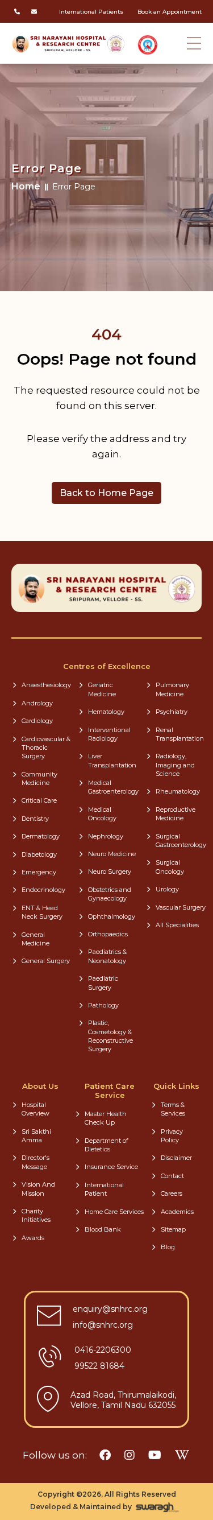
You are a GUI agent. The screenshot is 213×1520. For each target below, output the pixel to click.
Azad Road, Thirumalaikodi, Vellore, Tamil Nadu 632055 (123, 1400)
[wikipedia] (182, 1455)
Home (25, 186)
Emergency (39, 872)
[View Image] (147, 45)
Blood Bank (103, 1229)
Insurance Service (111, 1167)
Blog (168, 1247)
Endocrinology (43, 890)
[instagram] (129, 1455)
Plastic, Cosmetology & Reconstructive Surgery (110, 1036)
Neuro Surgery (109, 871)
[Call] (17, 11)
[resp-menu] (194, 34)
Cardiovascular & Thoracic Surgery (46, 748)
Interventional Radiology (109, 734)
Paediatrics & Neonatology (107, 956)
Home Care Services (114, 1212)
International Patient (104, 1189)
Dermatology (41, 836)
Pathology (103, 1005)
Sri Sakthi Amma (36, 1135)
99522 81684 (99, 1366)
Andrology (37, 703)
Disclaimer (176, 1158)
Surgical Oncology (170, 866)
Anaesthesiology (46, 685)
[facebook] (105, 1455)
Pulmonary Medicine (172, 689)
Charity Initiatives (36, 1215)
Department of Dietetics (106, 1145)
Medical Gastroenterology (113, 787)
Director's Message (35, 1162)
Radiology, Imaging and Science (175, 765)
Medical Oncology (102, 814)
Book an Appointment (169, 11)
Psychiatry (171, 712)
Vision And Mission (38, 1188)
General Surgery (46, 961)
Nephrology (105, 836)
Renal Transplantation (180, 734)
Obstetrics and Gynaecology (109, 894)
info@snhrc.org (103, 1325)
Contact (172, 1176)
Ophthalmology (111, 916)
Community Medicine (39, 778)
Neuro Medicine (112, 854)
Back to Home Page (106, 493)
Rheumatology (178, 791)
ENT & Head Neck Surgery (42, 912)
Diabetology (39, 854)
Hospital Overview (35, 1109)
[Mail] (34, 11)
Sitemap (173, 1229)
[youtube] (154, 1455)
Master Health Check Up (106, 1118)
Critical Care (39, 800)
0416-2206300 (102, 1350)
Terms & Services (173, 1109)
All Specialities (177, 925)
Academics (177, 1212)
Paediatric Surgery (103, 982)
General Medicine (35, 939)
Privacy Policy (172, 1135)
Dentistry (35, 819)
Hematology (106, 712)
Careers (171, 1193)
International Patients (91, 11)
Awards (33, 1238)
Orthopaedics (108, 934)
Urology (167, 889)
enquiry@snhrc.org (110, 1309)
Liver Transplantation (112, 760)
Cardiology (37, 721)
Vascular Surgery (181, 907)
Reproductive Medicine (175, 814)
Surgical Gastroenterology (181, 840)
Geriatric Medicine (102, 689)
